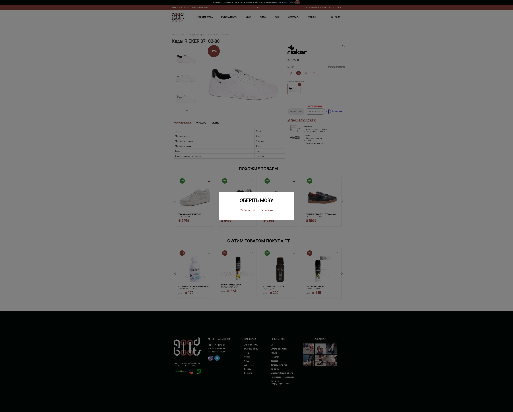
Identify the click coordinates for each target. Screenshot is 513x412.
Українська (248, 210)
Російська (266, 210)
